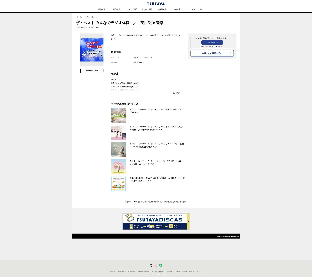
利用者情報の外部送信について (145, 271)
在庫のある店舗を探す (212, 53)
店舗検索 (101, 9)
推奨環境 (191, 271)
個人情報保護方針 (159, 271)
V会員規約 (112, 271)
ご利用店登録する (212, 42)
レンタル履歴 (132, 9)
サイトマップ (199, 271)
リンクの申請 (170, 271)
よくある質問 (147, 9)
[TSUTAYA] (156, 3)
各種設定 (177, 9)
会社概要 (178, 271)
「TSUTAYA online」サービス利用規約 (126, 271)
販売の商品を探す (92, 70)
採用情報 (184, 271)
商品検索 (116, 9)
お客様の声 (162, 9)
